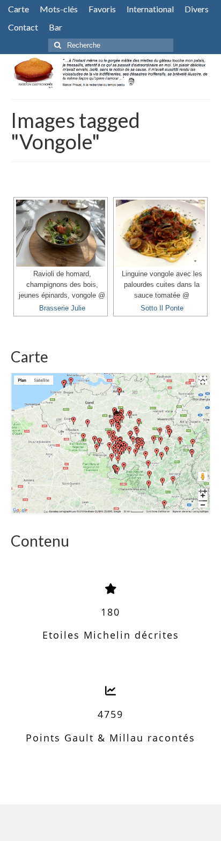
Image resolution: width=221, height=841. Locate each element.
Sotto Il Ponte (162, 308)
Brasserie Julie (62, 308)
